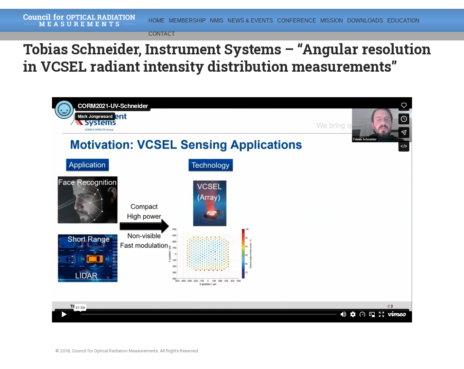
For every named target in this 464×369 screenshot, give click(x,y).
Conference (296, 20)
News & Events (250, 20)
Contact (161, 34)
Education (403, 20)
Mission (331, 20)
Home (156, 20)
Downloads (365, 20)
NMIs (217, 20)
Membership (187, 20)
